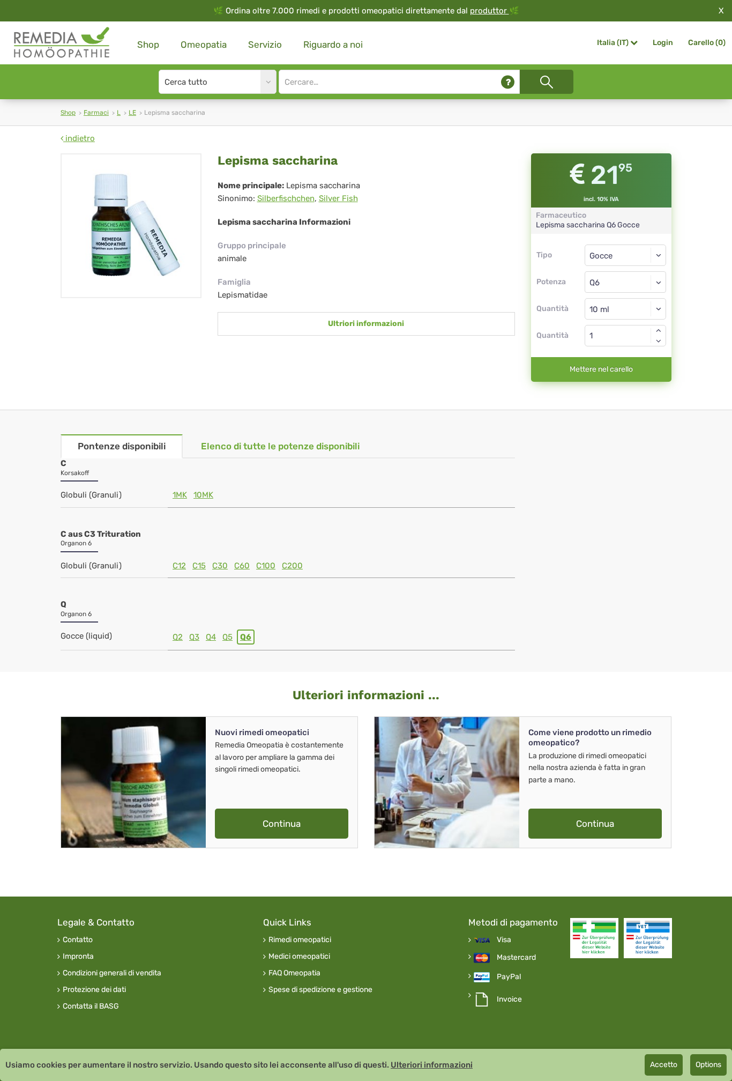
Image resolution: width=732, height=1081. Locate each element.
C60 (242, 566)
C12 (179, 566)
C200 (292, 566)
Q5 (227, 637)
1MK (180, 495)
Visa (504, 940)
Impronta (78, 956)
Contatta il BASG (91, 1006)
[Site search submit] (546, 82)
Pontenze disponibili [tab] (122, 446)
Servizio (265, 44)
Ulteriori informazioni (432, 1065)
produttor (489, 11)
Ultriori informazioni (366, 323)
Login (663, 42)
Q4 (211, 637)
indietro (79, 138)
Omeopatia (204, 44)
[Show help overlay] (507, 81)
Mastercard (516, 957)
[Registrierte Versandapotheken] (594, 938)
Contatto (78, 940)
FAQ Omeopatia (294, 973)
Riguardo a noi (333, 44)
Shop (148, 44)
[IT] (62, 43)
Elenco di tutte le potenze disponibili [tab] (280, 446)
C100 (265, 566)
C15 (199, 566)
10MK (203, 495)
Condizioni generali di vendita (112, 973)
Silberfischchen (286, 198)
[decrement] (658, 341)
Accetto (663, 1064)
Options (708, 1064)
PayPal (509, 977)
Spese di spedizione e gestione (320, 990)
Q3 (194, 637)
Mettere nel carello (601, 369)
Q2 (178, 637)
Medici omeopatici (299, 956)
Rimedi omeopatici (299, 940)
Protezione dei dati (94, 990)
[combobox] (626, 282)
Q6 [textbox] (594, 282)
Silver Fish (338, 198)
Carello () (707, 42)
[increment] (658, 330)
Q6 (245, 637)
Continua (282, 823)
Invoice (509, 999)
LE (132, 112)
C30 (220, 566)
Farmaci (96, 112)
